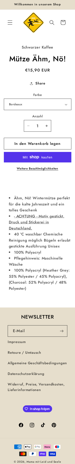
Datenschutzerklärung (26, 373)
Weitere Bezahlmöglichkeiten (37, 168)
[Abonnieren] (61, 331)
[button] (9, 22)
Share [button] (40, 83)
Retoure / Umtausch (24, 352)
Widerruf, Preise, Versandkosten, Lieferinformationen (36, 387)
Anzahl (37, 116)
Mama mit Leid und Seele (44, 462)
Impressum (17, 341)
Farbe (37, 95)
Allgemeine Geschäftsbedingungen (37, 363)
